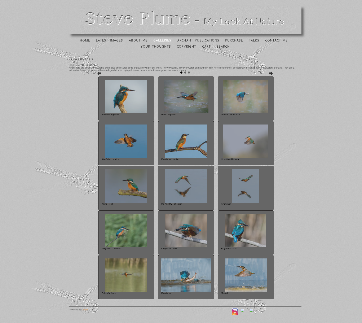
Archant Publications (198, 40)
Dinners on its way (230, 114)
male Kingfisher (168, 114)
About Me (138, 40)
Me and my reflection (171, 204)
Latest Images (109, 40)
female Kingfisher (110, 114)
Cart (206, 46)
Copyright (186, 46)
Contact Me (276, 40)
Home (85, 40)
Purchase (234, 40)
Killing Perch (108, 204)
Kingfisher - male (169, 248)
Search (223, 46)
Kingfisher (226, 204)
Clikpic (85, 309)
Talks (254, 40)
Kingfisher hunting (110, 159)
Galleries (162, 40)
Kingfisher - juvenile (111, 248)
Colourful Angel (109, 293)
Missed (224, 293)
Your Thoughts (156, 46)
